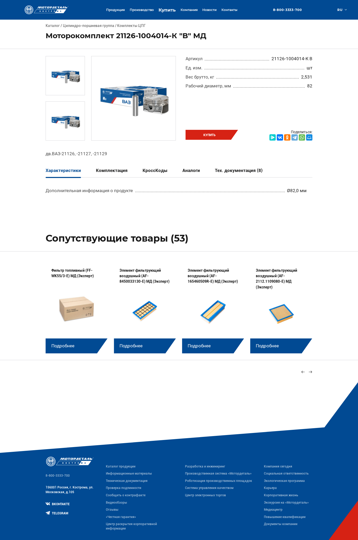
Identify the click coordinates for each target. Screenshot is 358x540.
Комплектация (112, 170)
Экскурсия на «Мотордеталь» (286, 502)
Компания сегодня (278, 466)
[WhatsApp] (302, 137)
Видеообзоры (116, 502)
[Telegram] (294, 137)
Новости (209, 10)
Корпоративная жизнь (281, 495)
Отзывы (112, 509)
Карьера (270, 488)
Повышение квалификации (285, 517)
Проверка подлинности (123, 488)
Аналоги (191, 170)
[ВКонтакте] (280, 137)
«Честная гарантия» (121, 517)
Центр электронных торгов (205, 495)
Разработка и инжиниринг (205, 466)
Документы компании (280, 524)
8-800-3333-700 (287, 10)
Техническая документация (127, 481)
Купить (167, 10)
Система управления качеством (209, 488)
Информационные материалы (129, 473)
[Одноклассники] (287, 137)
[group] (76, 307)
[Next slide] (310, 372)
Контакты (229, 10)
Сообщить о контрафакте (125, 495)
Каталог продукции (120, 466)
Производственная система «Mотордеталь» (218, 473)
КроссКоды (155, 170)
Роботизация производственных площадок (218, 481)
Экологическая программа (284, 481)
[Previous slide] (303, 372)
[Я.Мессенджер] (272, 137)
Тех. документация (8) (239, 170)
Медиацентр (273, 509)
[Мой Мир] (309, 137)
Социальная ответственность (286, 473)
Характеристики (63, 170)
